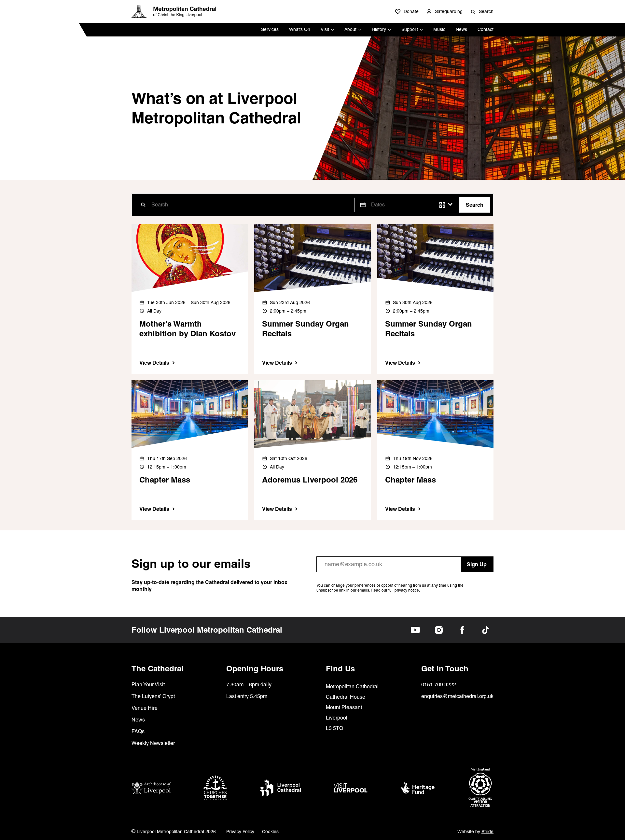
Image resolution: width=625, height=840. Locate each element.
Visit (325, 29)
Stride (487, 831)
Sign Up (477, 564)
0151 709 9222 (438, 684)
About (350, 29)
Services (270, 29)
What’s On (299, 29)
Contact (485, 29)
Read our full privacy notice (395, 590)
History (379, 29)
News (461, 29)
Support (409, 29)
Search (474, 205)
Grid (442, 205)
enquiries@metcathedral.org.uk (457, 696)
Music (439, 29)
